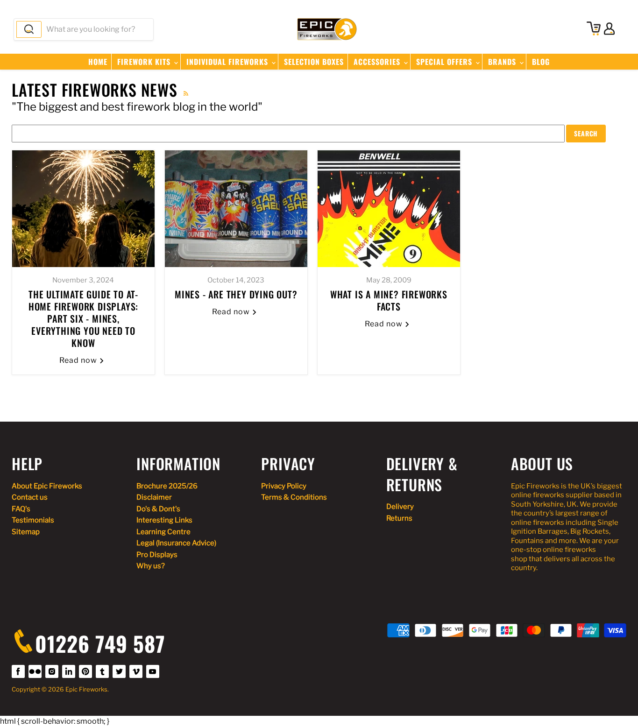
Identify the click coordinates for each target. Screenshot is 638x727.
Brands (503, 61)
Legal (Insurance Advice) (176, 543)
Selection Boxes (314, 61)
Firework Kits (145, 61)
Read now (79, 360)
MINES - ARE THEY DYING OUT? (236, 294)
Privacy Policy (283, 486)
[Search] (29, 29)
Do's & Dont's (158, 509)
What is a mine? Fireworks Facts (388, 300)
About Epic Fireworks (47, 486)
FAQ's (21, 509)
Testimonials (33, 520)
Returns (399, 518)
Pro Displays (156, 555)
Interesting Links (164, 520)
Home (97, 61)
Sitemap (26, 532)
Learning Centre (163, 532)
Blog (541, 61)
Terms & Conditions (294, 497)
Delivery (400, 506)
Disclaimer (154, 497)
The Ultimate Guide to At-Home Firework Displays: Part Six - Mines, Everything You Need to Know (83, 318)
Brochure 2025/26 (167, 486)
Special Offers (445, 61)
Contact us (30, 497)
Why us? (150, 566)
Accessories (378, 61)
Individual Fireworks (228, 61)
